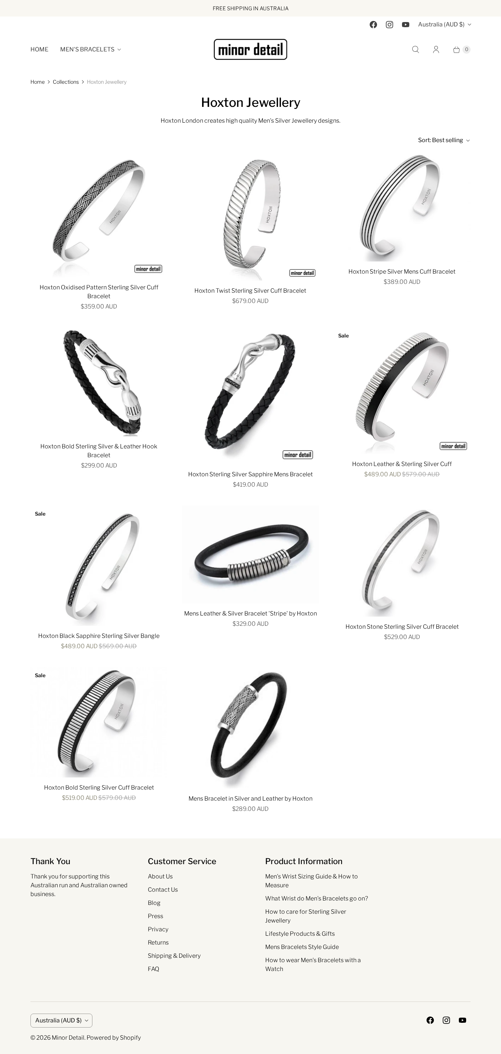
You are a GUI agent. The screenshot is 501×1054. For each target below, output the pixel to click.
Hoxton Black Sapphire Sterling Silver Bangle (99, 635)
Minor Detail (68, 1037)
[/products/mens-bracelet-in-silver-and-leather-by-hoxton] (250, 727)
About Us (160, 876)
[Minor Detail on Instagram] (389, 25)
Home (39, 49)
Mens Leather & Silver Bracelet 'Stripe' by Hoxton (250, 613)
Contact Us (163, 889)
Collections (66, 82)
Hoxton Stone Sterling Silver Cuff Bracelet (402, 626)
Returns (158, 942)
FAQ (153, 968)
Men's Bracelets (87, 49)
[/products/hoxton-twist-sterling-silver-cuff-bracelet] (250, 216)
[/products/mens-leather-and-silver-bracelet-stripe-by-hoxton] (250, 554)
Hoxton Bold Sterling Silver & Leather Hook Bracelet (98, 451)
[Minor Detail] (250, 49)
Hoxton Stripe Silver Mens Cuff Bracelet (402, 271)
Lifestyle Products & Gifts (300, 933)
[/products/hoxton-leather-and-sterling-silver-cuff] (402, 390)
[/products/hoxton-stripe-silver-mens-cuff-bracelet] (402, 206)
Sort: (440, 140)
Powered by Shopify (114, 1037)
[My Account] (436, 49)
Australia (441, 24)
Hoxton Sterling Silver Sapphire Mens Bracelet (250, 474)
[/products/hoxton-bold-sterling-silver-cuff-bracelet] (98, 722)
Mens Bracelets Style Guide (302, 946)
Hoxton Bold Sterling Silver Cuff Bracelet (99, 787)
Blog (154, 902)
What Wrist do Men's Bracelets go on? (316, 898)
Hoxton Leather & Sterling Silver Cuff (402, 464)
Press (155, 916)
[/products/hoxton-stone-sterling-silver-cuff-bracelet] (402, 560)
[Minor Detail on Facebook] (373, 25)
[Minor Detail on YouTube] (406, 25)
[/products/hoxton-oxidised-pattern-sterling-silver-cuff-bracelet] (98, 214)
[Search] (415, 49)
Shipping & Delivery (174, 955)
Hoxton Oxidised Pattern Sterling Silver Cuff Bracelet (99, 292)
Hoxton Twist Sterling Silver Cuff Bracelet (250, 290)
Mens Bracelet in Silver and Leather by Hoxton (250, 798)
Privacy (158, 929)
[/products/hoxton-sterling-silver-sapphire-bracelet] (250, 395)
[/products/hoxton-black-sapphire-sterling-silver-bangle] (98, 565)
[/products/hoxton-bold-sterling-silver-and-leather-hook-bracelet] (98, 381)
